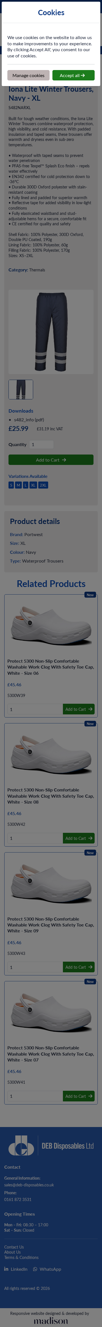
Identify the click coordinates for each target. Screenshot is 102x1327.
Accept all (70, 75)
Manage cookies (28, 75)
